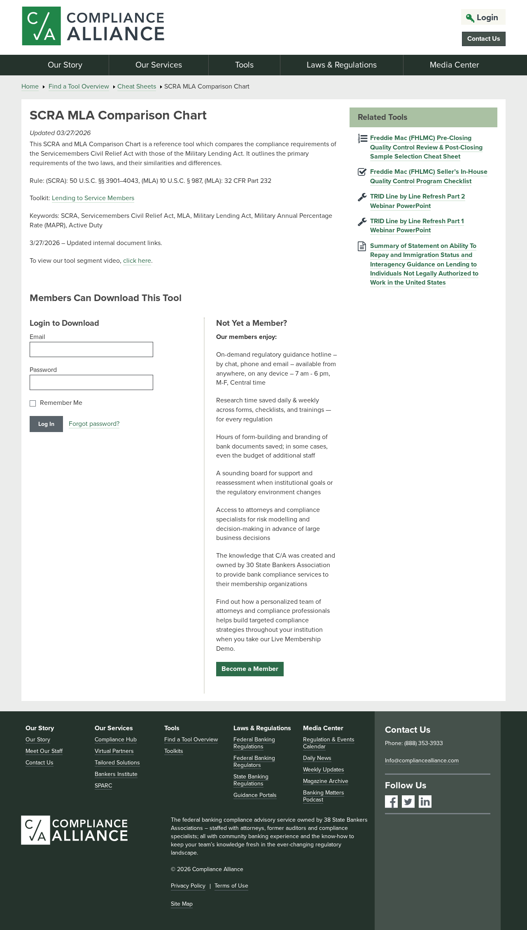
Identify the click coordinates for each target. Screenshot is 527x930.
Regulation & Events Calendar (328, 743)
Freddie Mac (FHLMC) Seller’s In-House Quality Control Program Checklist (428, 176)
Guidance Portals (255, 795)
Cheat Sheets (136, 86)
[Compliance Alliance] (98, 27)
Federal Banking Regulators (254, 762)
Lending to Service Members (93, 198)
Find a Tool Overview (79, 86)
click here (137, 261)
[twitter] (408, 801)
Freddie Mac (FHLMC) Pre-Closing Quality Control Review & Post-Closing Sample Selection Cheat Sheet (426, 147)
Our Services (158, 65)
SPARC (103, 785)
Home (30, 86)
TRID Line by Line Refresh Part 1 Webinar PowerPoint (417, 225)
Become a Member (250, 669)
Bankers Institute (116, 774)
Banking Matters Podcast (323, 796)
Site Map (182, 903)
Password (43, 370)
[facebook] (391, 801)
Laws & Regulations (342, 65)
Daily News (317, 758)
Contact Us (483, 39)
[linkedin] (425, 801)
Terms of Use (231, 885)
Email (37, 337)
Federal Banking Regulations (254, 743)
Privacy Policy (188, 885)
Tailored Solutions (117, 762)
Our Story (65, 65)
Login (487, 17)
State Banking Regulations (250, 780)
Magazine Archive (325, 781)
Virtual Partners (114, 751)
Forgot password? (94, 424)
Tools (244, 65)
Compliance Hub (116, 739)
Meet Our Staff (44, 751)
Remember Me (61, 403)
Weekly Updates (323, 769)
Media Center (454, 65)
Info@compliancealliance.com (422, 760)
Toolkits (173, 751)
